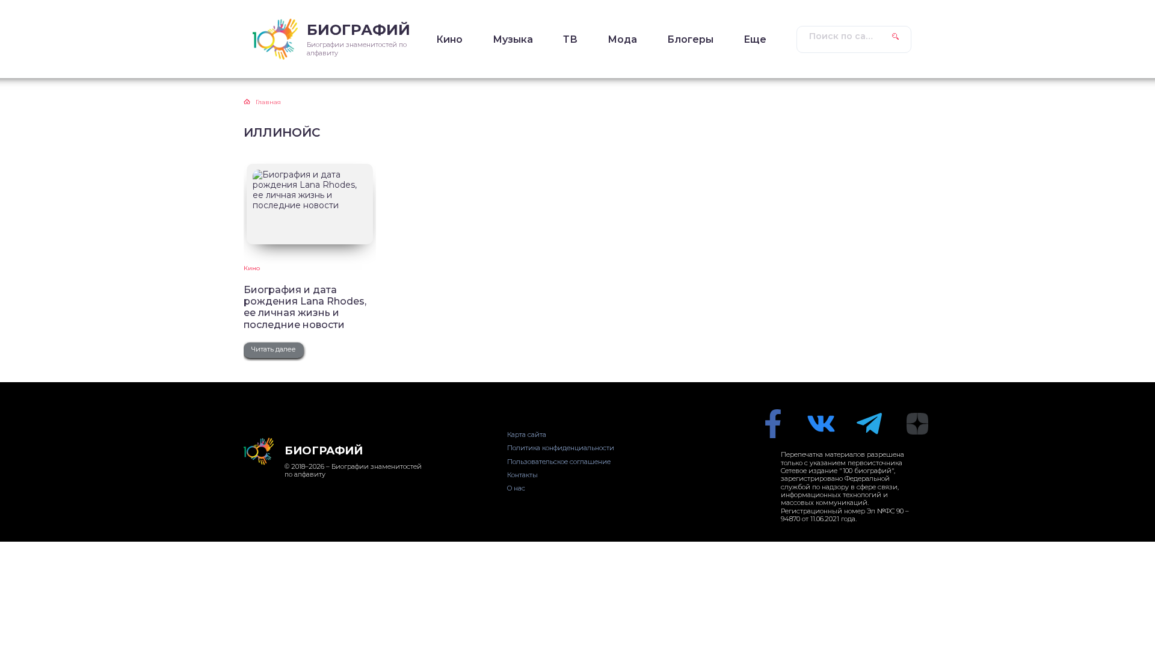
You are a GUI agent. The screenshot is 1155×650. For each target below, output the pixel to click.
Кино (449, 39)
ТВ (570, 39)
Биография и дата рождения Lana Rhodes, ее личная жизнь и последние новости (305, 307)
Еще (755, 39)
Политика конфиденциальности (560, 448)
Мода (622, 39)
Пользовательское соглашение (559, 461)
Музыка (513, 39)
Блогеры (690, 39)
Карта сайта (526, 434)
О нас (516, 488)
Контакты (522, 475)
